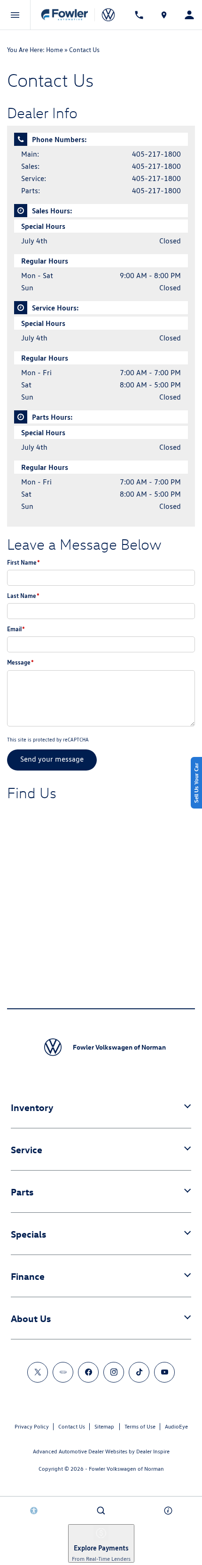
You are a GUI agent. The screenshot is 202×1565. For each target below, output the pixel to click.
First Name (23, 562)
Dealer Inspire (153, 1451)
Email (16, 629)
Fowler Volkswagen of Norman (126, 1468)
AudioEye (176, 1426)
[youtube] (164, 1372)
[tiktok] (139, 1372)
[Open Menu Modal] (15, 15)
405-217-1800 (156, 154)
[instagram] (113, 1372)
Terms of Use (139, 1426)
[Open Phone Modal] (139, 15)
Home (54, 49)
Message (20, 662)
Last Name (23, 595)
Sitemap (104, 1426)
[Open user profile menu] (189, 15)
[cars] (63, 1372)
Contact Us (71, 1426)
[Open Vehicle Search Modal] (100, 1511)
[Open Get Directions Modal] (164, 15)
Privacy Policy (32, 1426)
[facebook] (88, 1372)
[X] (37, 1372)
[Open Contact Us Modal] (168, 1511)
